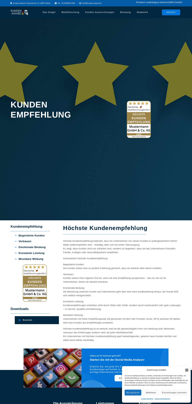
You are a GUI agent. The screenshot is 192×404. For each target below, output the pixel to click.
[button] (186, 370)
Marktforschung (70, 12)
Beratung (125, 12)
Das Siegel (49, 12)
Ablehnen (151, 392)
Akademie (142, 12)
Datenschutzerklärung (162, 399)
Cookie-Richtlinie (147, 399)
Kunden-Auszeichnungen (99, 12)
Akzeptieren (132, 392)
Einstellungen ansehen (174, 392)
